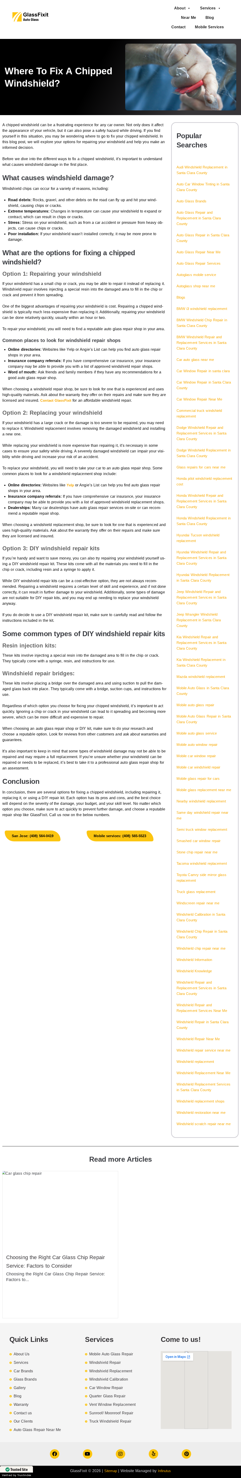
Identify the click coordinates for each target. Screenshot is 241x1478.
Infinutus (164, 1471)
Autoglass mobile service (196, 275)
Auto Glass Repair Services (199, 263)
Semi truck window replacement (202, 829)
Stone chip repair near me (197, 852)
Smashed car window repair (199, 841)
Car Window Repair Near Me (199, 399)
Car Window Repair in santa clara (203, 371)
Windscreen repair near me (198, 903)
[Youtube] (87, 1454)
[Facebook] (54, 1454)
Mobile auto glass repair (195, 705)
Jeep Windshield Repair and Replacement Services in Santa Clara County (201, 597)
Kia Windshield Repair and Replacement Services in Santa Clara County (201, 642)
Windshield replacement (195, 1062)
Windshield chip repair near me (201, 948)
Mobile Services (209, 27)
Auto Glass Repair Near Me (199, 252)
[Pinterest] (186, 1454)
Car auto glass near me (195, 360)
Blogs (181, 297)
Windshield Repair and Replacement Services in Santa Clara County (201, 988)
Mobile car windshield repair (199, 767)
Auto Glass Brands (192, 201)
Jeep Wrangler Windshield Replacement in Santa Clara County (199, 620)
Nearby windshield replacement (201, 801)
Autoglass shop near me (196, 286)
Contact (178, 27)
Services (208, 8)
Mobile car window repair (196, 756)
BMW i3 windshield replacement (202, 309)
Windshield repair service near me (203, 1050)
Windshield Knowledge (194, 971)
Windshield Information (194, 960)
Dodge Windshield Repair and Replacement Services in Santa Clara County (201, 433)
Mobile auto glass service (197, 733)
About (179, 8)
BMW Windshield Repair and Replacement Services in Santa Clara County (201, 342)
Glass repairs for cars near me (201, 467)
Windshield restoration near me (201, 1113)
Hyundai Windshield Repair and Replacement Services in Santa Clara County (201, 557)
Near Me (188, 18)
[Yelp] (153, 1454)
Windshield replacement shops (201, 1101)
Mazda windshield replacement (201, 677)
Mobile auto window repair (197, 745)
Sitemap (110, 1471)
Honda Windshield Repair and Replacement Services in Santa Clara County (201, 501)
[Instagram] (120, 1454)
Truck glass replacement (196, 892)
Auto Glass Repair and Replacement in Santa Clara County (199, 218)
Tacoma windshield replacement (202, 863)
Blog (209, 18)
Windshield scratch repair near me (204, 1124)
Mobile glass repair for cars (198, 779)
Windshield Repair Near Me (198, 1039)
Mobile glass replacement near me (204, 790)
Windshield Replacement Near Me (203, 1073)
